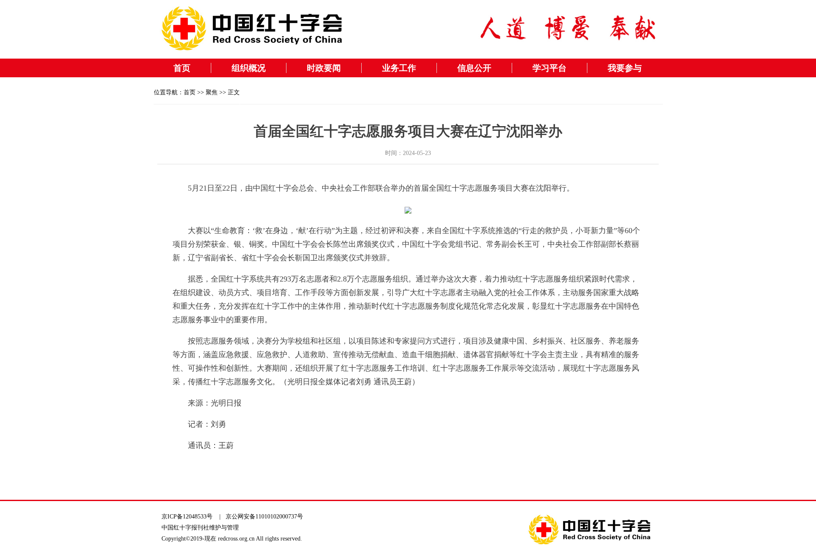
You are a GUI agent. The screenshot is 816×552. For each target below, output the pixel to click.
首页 (181, 68)
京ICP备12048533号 (187, 516)
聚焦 (212, 92)
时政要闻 (324, 68)
